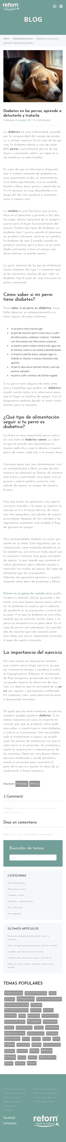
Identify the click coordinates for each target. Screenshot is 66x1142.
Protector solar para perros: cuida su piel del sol (29, 958)
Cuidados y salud (16, 895)
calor (23, 1016)
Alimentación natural (17, 1005)
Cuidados (35, 1021)
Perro (35, 1051)
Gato (57, 1039)
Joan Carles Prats (53, 1045)
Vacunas (20, 1063)
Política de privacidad (45, 1093)
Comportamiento (51, 1016)
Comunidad (9, 1106)
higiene (37, 1045)
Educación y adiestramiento (20, 901)
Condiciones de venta (45, 1097)
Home (6, 38)
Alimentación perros (23, 38)
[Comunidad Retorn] (11, 9)
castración (34, 1016)
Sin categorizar (14, 914)
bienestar (37, 1010)
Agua (53, 993)
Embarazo (53, 1033)
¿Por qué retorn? (12, 1097)
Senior (9, 1063)
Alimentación (26, 999)
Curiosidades (51, 1021)
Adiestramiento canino (36, 993)
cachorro (49, 1010)
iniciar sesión (17, 834)
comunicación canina (16, 1021)
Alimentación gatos (16, 883)
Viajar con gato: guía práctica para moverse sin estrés (32, 945)
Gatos (10, 1044)
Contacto (8, 1110)
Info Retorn (44, 120)
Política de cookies (43, 1101)
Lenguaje (23, 1051)
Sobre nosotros (11, 1101)
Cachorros (11, 1016)
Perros (35, 783)
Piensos (33, 1057)
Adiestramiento (14, 993)
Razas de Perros (48, 1057)
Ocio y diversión (15, 907)
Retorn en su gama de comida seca (27, 593)
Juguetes (10, 1051)
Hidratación (24, 1045)
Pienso (22, 1057)
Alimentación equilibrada (50, 999)
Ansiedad (37, 1005)
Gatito (47, 1039)
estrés (26, 1039)
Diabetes (22, 783)
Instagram (9, 1123)
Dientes (40, 1027)
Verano (32, 1063)
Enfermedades (13, 1039)
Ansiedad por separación (17, 1010)
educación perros (36, 1033)
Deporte (10, 1027)
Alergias (10, 999)
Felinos (37, 1039)
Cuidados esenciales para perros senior (25, 952)
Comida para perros (15, 1089)
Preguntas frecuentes (44, 1089)
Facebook (9, 1117)
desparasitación (25, 1027)
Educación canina (15, 1033)
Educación (53, 1027)
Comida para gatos (14, 1093)
